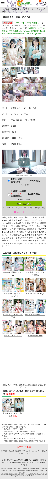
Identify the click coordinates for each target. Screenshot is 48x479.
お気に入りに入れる (25, 212)
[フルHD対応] (15, 8)
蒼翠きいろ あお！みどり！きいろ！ (13, 294)
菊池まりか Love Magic (35, 293)
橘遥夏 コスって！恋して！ (13, 336)
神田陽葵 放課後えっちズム (13, 273)
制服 (33, 120)
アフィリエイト (24, 453)
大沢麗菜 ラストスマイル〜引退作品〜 (35, 273)
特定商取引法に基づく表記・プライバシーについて (20, 451)
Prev (5, 51)
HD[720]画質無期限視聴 (16, 180)
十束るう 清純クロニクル (35, 314)
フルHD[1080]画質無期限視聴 (18, 193)
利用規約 (44, 451)
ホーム (5, 8)
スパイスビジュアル (19, 114)
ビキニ (26, 120)
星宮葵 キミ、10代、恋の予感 (13, 414)
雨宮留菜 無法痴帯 (35, 335)
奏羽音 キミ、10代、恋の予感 (13, 315)
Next (43, 51)
